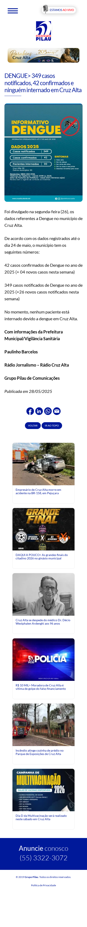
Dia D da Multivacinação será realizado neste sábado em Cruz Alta (41, 817)
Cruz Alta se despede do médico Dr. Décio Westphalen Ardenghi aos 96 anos (43, 621)
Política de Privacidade (43, 885)
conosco (43, 848)
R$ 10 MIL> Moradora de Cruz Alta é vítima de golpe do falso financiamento (41, 686)
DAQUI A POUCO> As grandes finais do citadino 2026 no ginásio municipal (42, 556)
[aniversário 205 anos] (44, 55)
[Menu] (13, 10)
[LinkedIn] (39, 410)
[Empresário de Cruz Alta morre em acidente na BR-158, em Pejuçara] (43, 464)
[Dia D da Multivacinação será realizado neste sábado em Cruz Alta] (43, 807)
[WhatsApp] (48, 410)
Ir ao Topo (52, 425)
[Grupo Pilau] (43, 30)
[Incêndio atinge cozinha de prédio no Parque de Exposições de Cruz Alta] (43, 724)
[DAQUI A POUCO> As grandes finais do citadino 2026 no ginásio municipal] (43, 544)
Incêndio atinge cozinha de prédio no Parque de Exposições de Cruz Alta (40, 752)
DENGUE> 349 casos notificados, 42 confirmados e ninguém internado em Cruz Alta (43, 82)
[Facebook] (30, 410)
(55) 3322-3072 (44, 858)
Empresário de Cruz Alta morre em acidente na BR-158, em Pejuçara (38, 491)
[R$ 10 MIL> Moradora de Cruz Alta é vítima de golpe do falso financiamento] (43, 659)
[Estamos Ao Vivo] (58, 10)
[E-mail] (57, 410)
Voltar (33, 425)
